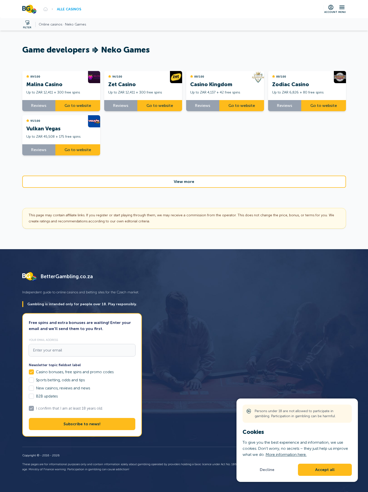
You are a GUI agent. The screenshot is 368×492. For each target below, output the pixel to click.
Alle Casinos (69, 9)
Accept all (325, 469)
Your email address (43, 339)
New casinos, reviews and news (63, 388)
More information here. (286, 454)
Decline (267, 469)
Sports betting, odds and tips (60, 380)
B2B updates (47, 396)
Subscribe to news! (81, 424)
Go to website (77, 105)
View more (184, 181)
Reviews (38, 105)
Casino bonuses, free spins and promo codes (75, 372)
